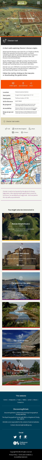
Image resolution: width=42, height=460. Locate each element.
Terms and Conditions (25, 455)
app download (23, 86)
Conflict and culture (21, 253)
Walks (24, 400)
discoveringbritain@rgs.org (23, 425)
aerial (29, 400)
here (34, 109)
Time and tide (21, 313)
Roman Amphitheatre (21, 224)
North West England (20, 129)
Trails (19, 400)
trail (8, 129)
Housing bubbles (21, 370)
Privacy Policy (13, 455)
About (35, 400)
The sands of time (21, 340)
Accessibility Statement (20, 457)
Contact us (20, 402)
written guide (13, 86)
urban (33, 129)
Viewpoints (12, 400)
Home (5, 400)
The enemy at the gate (20, 283)
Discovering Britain (22, 3)
